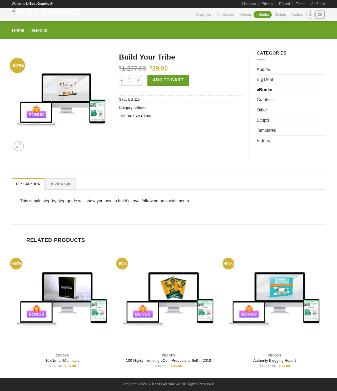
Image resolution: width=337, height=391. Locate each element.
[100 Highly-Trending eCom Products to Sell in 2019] (168, 300)
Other (262, 110)
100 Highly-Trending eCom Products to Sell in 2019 (168, 360)
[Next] (325, 313)
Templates (225, 14)
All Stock (318, 4)
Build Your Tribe (139, 116)
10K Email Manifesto (62, 360)
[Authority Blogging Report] (274, 300)
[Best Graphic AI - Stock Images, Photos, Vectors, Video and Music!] (48, 14)
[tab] (28, 183)
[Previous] (12, 313)
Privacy (267, 4)
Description (28, 184)
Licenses (249, 4)
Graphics (203, 14)
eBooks (262, 14)
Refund (284, 4)
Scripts (280, 14)
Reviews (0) (60, 184)
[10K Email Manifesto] (62, 300)
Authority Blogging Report (274, 360)
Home (18, 30)
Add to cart (168, 80)
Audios (297, 14)
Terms (300, 4)
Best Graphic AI (166, 384)
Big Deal (265, 79)
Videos (245, 14)
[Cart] (320, 14)
